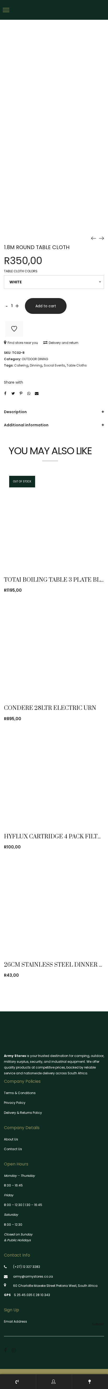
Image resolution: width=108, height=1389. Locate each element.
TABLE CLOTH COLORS (20, 271)
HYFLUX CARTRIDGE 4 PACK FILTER (54, 836)
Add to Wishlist (14, 329)
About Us (11, 1139)
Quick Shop (52, 553)
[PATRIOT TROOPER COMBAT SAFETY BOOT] (93, 238)
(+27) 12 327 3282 (26, 1266)
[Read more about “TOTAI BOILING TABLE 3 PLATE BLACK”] (82, 553)
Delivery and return (63, 342)
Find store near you (23, 342)
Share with (13, 382)
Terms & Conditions (20, 1093)
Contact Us (13, 1149)
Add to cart (45, 306)
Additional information (26, 425)
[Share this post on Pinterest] (21, 393)
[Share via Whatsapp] (29, 393)
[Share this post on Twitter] (13, 393)
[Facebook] (5, 1350)
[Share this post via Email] (37, 393)
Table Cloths (77, 365)
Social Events (54, 365)
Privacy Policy (14, 1102)
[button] (82, 681)
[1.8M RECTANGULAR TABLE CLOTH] (101, 238)
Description (15, 411)
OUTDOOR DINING (35, 359)
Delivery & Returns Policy (23, 1112)
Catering (21, 365)
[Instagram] (14, 1350)
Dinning (36, 365)
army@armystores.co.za (33, 1276)
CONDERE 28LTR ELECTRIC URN (50, 708)
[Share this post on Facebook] (5, 393)
